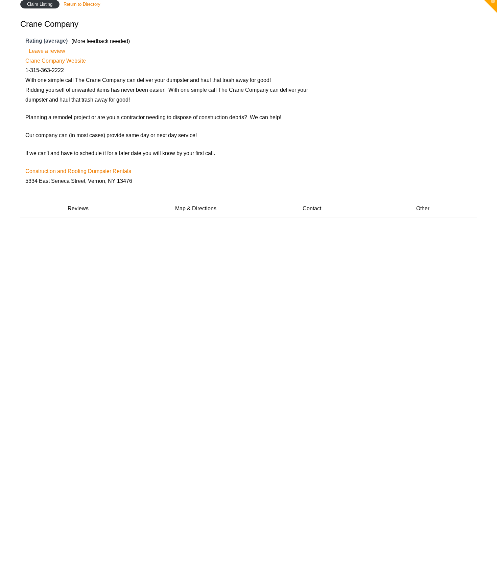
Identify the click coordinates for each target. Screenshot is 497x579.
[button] (490, 6)
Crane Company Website (55, 61)
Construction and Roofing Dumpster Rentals (78, 171)
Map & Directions (195, 208)
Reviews (78, 208)
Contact (312, 208)
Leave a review (47, 51)
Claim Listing (39, 4)
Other (422, 208)
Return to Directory (82, 4)
